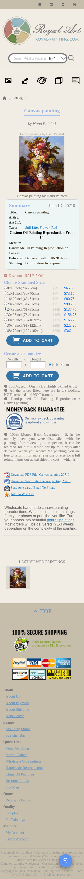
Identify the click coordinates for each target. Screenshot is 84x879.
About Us (13, 696)
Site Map (12, 787)
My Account (15, 833)
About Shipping (17, 709)
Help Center (15, 716)
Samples (12, 813)
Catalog (18, 98)
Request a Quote (18, 800)
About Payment (17, 703)
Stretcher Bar (15, 735)
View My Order (17, 748)
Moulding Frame (18, 729)
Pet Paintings (15, 820)
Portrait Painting (17, 755)
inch (55, 365)
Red (54, 227)
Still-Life (31, 227)
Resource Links (17, 781)
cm (66, 365)
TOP (45, 611)
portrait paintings (60, 520)
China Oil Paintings (20, 774)
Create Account (17, 839)
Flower (44, 227)
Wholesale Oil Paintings (23, 761)
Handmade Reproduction (24, 768)
